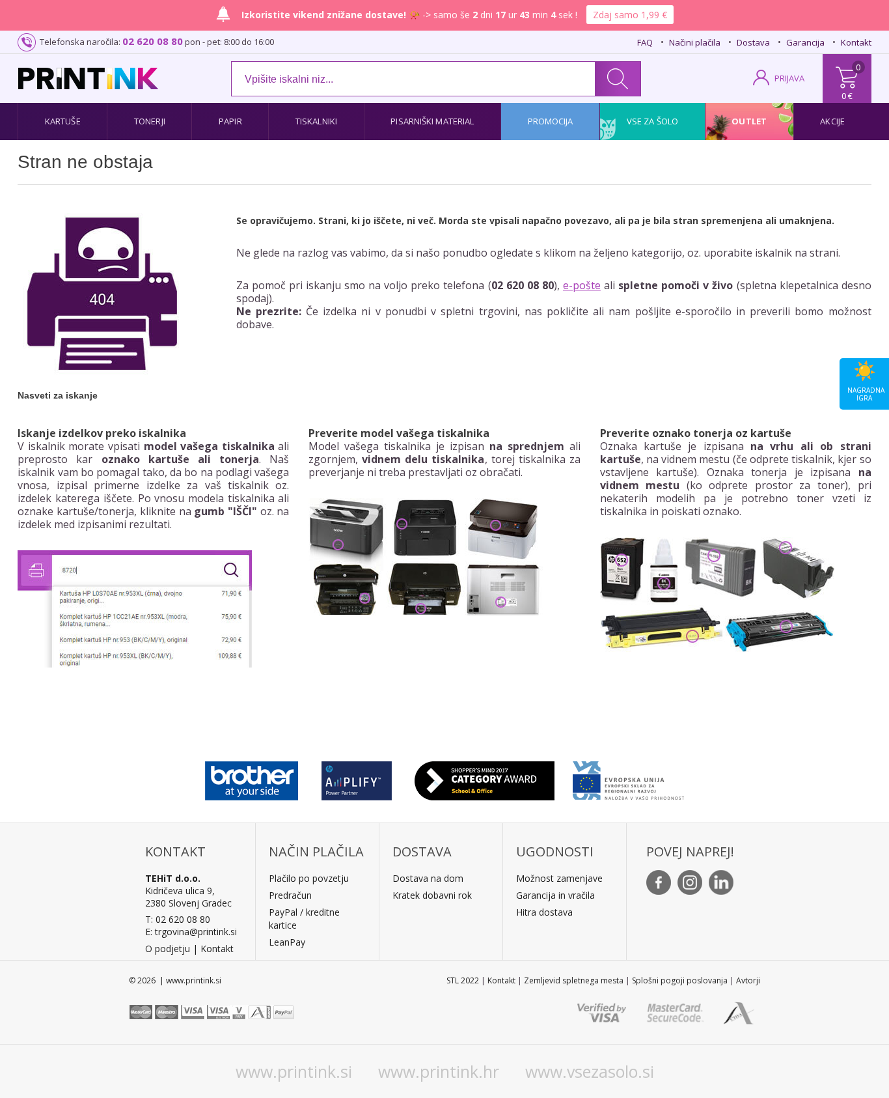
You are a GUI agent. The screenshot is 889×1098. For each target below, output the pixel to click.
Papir (230, 121)
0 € (847, 96)
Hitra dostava (544, 912)
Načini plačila (694, 42)
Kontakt (856, 42)
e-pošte (582, 285)
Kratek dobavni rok (432, 895)
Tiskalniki (316, 121)
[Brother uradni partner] (251, 777)
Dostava (753, 42)
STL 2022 (462, 980)
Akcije (832, 121)
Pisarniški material (432, 121)
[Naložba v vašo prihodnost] (628, 777)
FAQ (645, 42)
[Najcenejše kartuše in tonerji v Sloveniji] (88, 78)
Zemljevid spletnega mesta (573, 980)
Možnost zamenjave (559, 878)
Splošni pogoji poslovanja (680, 980)
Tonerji (149, 121)
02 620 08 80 (152, 41)
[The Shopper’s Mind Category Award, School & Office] (484, 777)
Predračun (290, 895)
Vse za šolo (652, 121)
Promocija (550, 121)
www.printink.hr (438, 1071)
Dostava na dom (427, 878)
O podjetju (167, 948)
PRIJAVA (789, 78)
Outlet (749, 121)
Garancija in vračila (555, 895)
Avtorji (748, 980)
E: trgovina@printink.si (191, 931)
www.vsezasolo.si (589, 1071)
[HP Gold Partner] (356, 777)
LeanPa (285, 942)
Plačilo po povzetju (309, 878)
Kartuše (63, 121)
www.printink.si (294, 1071)
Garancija (805, 42)
